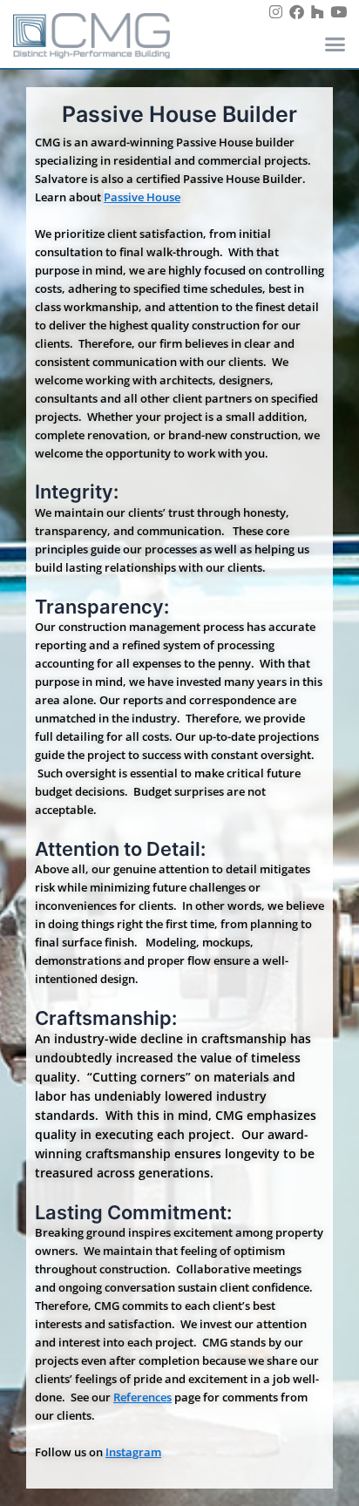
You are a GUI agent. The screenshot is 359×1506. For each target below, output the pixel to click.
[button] (335, 44)
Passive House (142, 197)
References (142, 1397)
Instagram (133, 1452)
